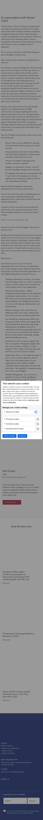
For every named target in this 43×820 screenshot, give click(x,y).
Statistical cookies (12, 424)
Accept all (22, 436)
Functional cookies (12, 419)
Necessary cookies (12, 412)
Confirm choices (9, 436)
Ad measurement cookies (15, 429)
